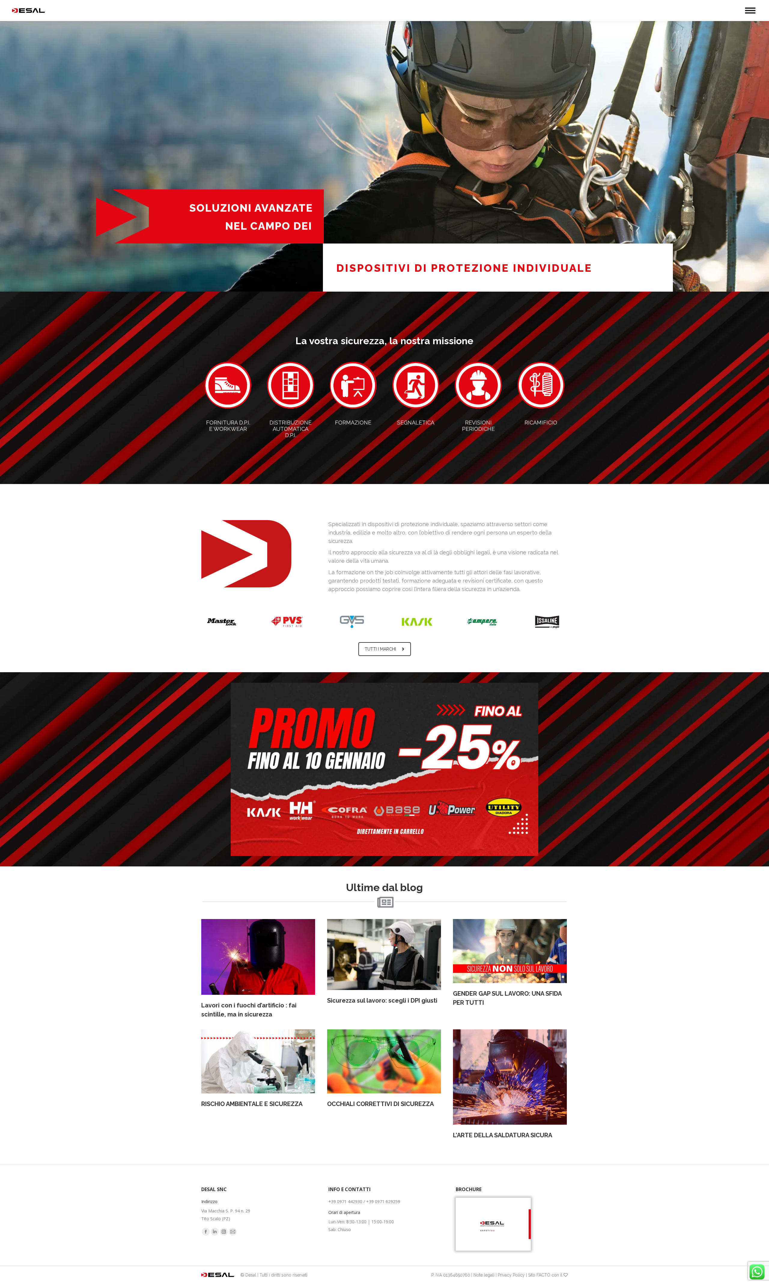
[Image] (493, 1224)
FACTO (543, 1275)
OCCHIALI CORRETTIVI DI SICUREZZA (380, 1104)
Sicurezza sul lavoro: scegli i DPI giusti (382, 1000)
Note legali (483, 1275)
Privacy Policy (511, 1275)
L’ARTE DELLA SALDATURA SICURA (502, 1135)
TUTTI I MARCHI (380, 649)
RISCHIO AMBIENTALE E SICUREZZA (251, 1104)
